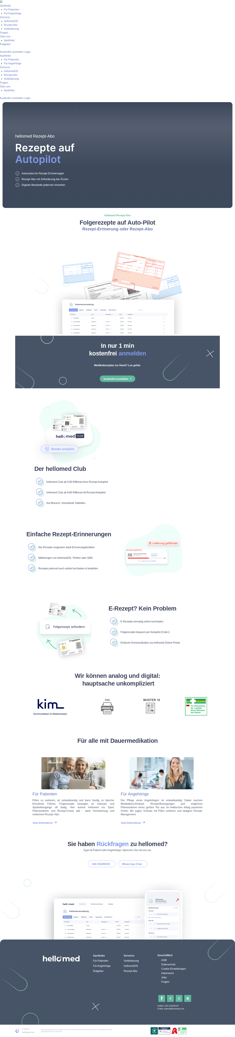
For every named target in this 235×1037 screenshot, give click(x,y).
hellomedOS (11, 21)
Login (27, 52)
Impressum (167, 973)
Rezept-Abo (10, 25)
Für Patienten (11, 9)
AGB (164, 960)
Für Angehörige (12, 13)
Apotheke (5, 5)
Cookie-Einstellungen (173, 968)
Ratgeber (5, 44)
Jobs (164, 977)
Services (5, 17)
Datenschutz (168, 964)
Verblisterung (11, 28)
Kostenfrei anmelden (12, 52)
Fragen (4, 32)
